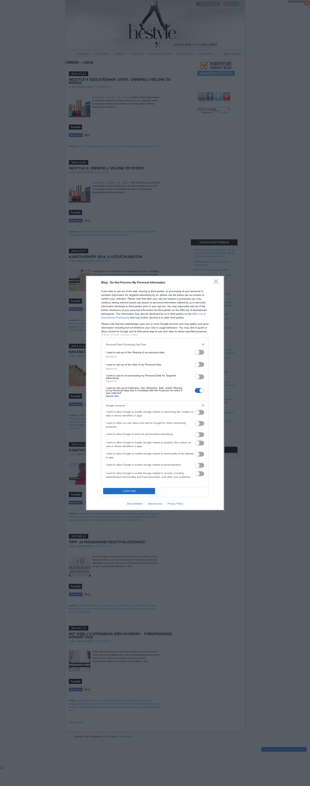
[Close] (217, 282)
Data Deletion (134, 503)
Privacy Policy (175, 503)
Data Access (155, 503)
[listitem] (155, 344)
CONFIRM (129, 491)
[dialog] (155, 393)
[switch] (199, 352)
